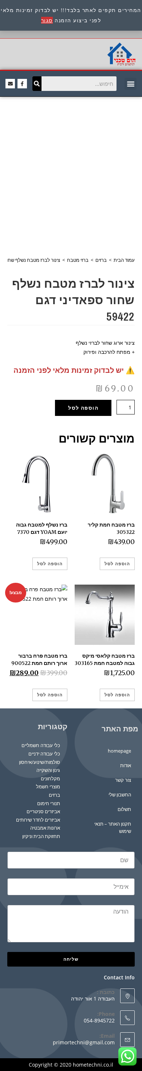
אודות (125, 765)
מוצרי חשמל (48, 786)
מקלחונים (50, 778)
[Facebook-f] (22, 83)
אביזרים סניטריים (43, 811)
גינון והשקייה (48, 770)
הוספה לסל (83, 408)
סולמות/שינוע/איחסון (39, 762)
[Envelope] (10, 83)
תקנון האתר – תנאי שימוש (112, 827)
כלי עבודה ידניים (44, 753)
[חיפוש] (37, 83)
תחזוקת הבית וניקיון (41, 836)
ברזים (101, 260)
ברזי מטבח (77, 260)
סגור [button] (47, 20)
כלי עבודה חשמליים (40, 745)
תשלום (124, 809)
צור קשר (123, 780)
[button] (131, 84)
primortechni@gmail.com (84, 1042)
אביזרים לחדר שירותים (38, 819)
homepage (119, 750)
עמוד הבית (124, 260)
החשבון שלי (120, 794)
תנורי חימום (48, 803)
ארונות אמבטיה (45, 828)
